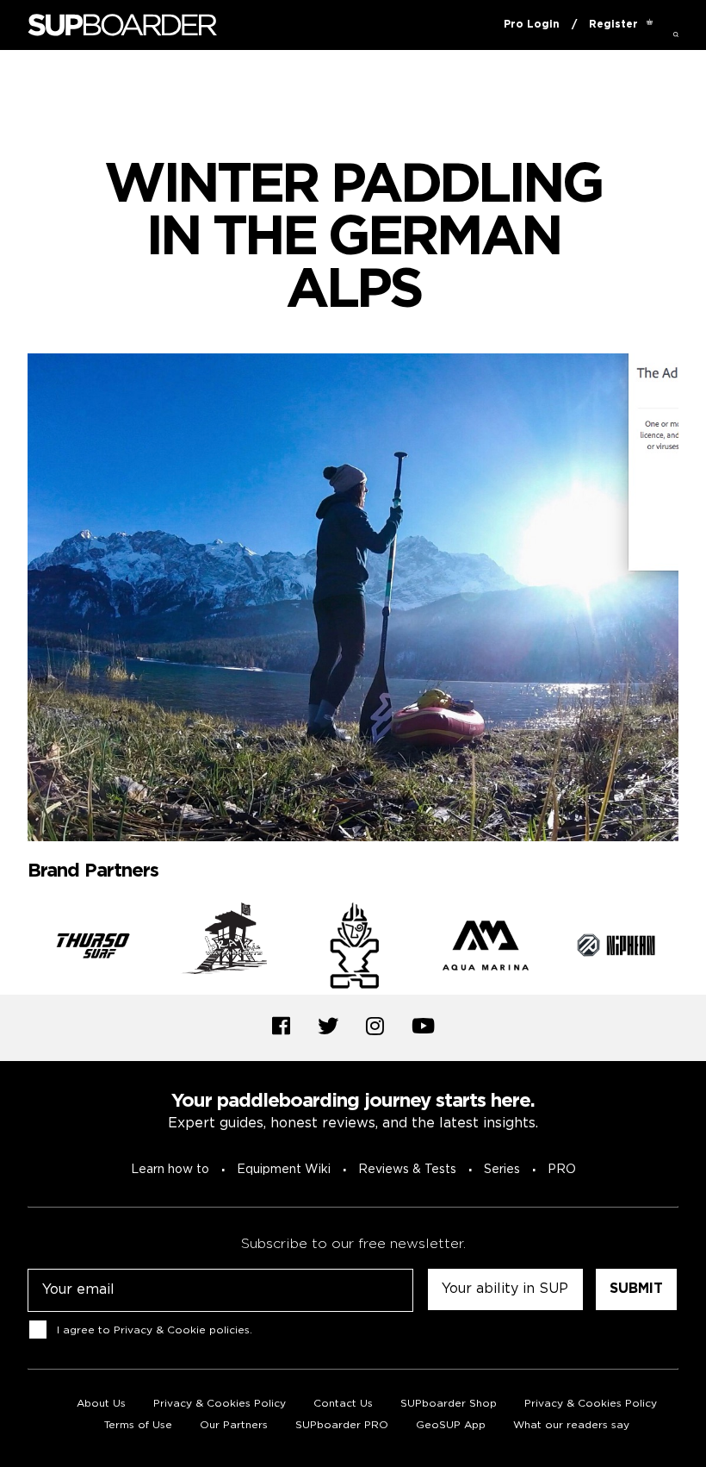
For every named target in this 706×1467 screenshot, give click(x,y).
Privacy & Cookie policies (182, 1329)
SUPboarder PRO (341, 1425)
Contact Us (343, 1403)
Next (691, 948)
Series (502, 1169)
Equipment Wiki (284, 1169)
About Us (101, 1403)
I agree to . (154, 1329)
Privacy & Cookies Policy (219, 1403)
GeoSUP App (451, 1425)
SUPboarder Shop (448, 1403)
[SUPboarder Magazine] (122, 25)
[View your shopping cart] (650, 25)
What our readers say (571, 1425)
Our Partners (234, 1425)
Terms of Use (138, 1425)
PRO (562, 1169)
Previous (14, 948)
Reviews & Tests (407, 1169)
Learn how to (170, 1169)
